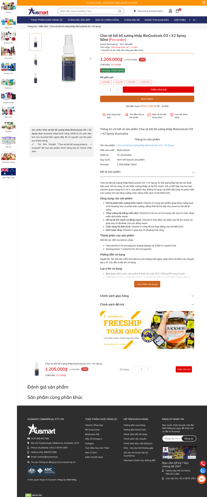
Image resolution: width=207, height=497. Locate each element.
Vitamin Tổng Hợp (94, 425)
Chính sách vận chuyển (135, 438)
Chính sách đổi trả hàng (135, 434)
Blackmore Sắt (92, 434)
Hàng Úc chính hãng (67, 479)
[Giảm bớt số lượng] (134, 369)
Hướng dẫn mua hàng (134, 425)
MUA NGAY (147, 98)
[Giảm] (103, 89)
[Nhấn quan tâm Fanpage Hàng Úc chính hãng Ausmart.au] (179, 452)
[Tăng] (117, 89)
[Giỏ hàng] (175, 10)
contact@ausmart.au (47, 456)
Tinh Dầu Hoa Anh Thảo (97, 448)
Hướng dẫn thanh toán (135, 429)
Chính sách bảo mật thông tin (138, 443)
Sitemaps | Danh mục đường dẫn (140, 460)
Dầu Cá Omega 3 (93, 438)
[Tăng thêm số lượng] (148, 369)
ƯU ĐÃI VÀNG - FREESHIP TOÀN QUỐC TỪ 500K (112, 2)
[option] (36, 42)
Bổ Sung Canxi (92, 429)
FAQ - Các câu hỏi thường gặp (138, 448)
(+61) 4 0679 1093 (58, 447)
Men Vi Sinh (91, 452)
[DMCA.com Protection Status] (33, 495)
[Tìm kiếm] (119, 11)
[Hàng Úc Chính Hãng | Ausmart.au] (38, 11)
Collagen (89, 443)
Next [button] (90, 59)
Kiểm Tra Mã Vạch (94, 457)
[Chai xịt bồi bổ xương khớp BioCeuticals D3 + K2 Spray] (69, 59)
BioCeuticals (113, 44)
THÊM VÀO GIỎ (158, 89)
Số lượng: (124, 369)
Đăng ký (188, 438)
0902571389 (146, 106)
